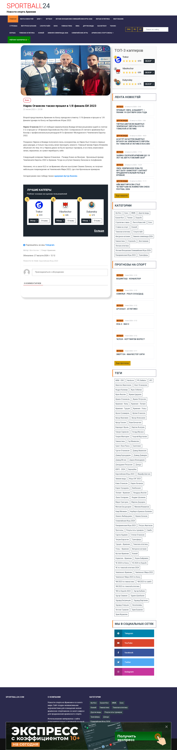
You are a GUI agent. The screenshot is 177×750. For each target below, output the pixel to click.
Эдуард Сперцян (122, 605)
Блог (150, 222)
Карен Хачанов (137, 483)
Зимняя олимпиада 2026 (143, 236)
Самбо (149, 530)
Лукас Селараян (121, 497)
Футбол (120, 107)
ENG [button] (129, 29)
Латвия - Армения (122, 493)
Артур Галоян (120, 422)
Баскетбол (119, 218)
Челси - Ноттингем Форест (130, 339)
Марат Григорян (121, 502)
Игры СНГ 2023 (135, 479)
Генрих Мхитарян (122, 437)
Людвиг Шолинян (138, 497)
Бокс (126, 213)
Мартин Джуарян (138, 502)
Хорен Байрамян (141, 558)
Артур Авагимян (121, 418)
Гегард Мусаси (138, 432)
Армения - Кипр (121, 404)
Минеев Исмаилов (141, 507)
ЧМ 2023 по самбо (144, 582)
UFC (150, 380)
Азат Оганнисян (140, 385)
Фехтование (143, 241)
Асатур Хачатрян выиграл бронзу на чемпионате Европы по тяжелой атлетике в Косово (133, 141)
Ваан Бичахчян (135, 422)
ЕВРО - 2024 (120, 469)
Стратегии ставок (122, 222)
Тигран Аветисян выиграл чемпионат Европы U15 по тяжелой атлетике (130, 126)
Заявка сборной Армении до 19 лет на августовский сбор (133, 156)
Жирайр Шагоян (144, 474)
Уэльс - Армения (122, 549)
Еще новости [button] (122, 196)
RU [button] (135, 29)
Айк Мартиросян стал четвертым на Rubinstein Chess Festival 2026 (133, 186)
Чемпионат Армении (123, 572)
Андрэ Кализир (121, 390)
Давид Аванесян (139, 451)
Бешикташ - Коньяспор (128, 279)
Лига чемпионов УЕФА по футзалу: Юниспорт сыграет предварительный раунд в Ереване (131, 171)
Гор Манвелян (133, 441)
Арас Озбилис (136, 390)
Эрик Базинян (137, 610)
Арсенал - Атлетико (127, 309)
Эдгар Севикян (121, 596)
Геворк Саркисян (122, 432)
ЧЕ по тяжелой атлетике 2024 (127, 568)
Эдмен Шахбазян (137, 596)
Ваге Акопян (34, 250)
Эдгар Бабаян (139, 591)
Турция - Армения (122, 544)
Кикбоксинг (136, 488)
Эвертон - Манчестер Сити (130, 354)
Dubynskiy (91, 211)
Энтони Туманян (122, 610)
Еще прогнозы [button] (122, 363)
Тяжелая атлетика (122, 232)
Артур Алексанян (138, 418)
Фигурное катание (122, 236)
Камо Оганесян (121, 483)
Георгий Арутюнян (139, 437)
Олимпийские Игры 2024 (125, 521)
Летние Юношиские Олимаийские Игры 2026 (133, 250)
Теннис (130, 218)
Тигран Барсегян (122, 539)
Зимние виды (120, 479)
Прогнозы (119, 530)
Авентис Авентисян (123, 385)
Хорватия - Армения (123, 558)
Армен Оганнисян (122, 399)
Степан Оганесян (137, 535)
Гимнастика (120, 241)
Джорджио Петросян (123, 465)
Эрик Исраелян (121, 614)
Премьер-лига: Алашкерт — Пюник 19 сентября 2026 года (131, 111)
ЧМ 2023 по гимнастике (124, 582)
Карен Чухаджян (122, 488)
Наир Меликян (121, 511)
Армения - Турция (122, 408)
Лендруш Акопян (140, 493)
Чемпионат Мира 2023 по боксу (127, 577)
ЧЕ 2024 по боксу (122, 563)
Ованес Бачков (141, 516)
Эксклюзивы (137, 605)
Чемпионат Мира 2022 (144, 572)
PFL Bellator (141, 380)
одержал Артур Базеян (65, 176)
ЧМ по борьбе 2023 (123, 591)
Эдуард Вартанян (141, 600)
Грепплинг (137, 446)
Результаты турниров (135, 530)
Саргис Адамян (121, 535)
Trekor (39, 211)
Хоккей (134, 227)
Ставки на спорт (121, 227)
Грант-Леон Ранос (122, 446)
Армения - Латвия (138, 404)
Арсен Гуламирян (122, 413)
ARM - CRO (119, 380)
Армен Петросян (139, 399)
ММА (133, 213)
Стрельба (132, 241)
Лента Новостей (139, 222)
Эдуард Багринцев (123, 600)
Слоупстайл (138, 232)
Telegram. (50, 245)
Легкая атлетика (122, 246)
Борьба (139, 218)
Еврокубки (132, 469)
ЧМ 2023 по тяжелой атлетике (127, 586)
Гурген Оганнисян (122, 451)
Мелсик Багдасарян (123, 507)
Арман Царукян (135, 394)
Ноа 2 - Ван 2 (122, 324)
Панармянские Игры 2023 (125, 255)
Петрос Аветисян (146, 525)
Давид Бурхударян (123, 455)
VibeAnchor (65, 211)
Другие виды (122, 120)
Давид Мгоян (120, 460)
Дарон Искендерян (137, 460)
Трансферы (143, 255)
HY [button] (140, 29)
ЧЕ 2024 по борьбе (139, 563)
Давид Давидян (140, 455)
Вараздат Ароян (122, 427)
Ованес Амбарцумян (123, 516)
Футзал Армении (122, 554)
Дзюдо (138, 465)
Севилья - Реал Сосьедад (129, 294)
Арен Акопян (120, 394)
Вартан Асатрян (138, 427)
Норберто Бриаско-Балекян (141, 511)
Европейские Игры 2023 (48, 261)
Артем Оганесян (138, 413)
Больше (99, 230)
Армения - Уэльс (139, 408)
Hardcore (130, 380)
